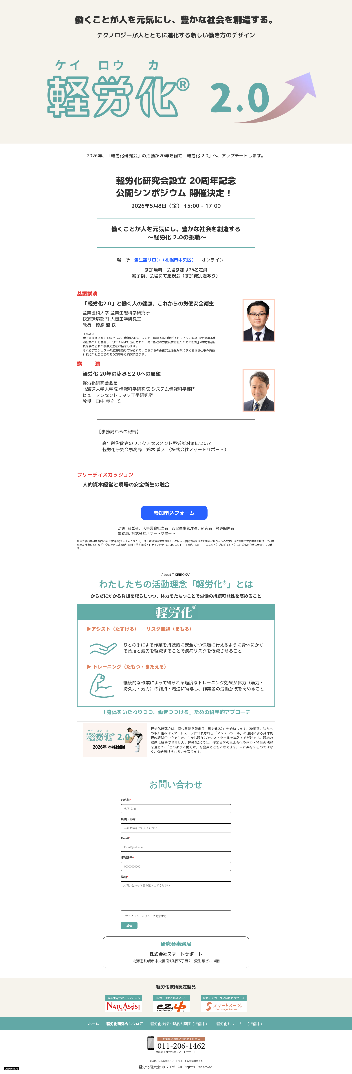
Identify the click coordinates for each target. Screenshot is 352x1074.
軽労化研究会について (124, 1023)
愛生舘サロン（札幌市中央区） (165, 260)
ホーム (93, 1023)
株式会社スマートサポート (176, 954)
